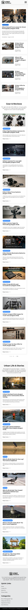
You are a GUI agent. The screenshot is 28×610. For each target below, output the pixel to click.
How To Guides (6, 424)
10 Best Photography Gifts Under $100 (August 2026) (20, 73)
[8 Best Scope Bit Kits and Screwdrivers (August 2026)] (14, 273)
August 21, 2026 (18, 51)
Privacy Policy (4, 592)
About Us (3, 590)
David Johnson (17, 50)
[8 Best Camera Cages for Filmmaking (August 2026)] (14, 212)
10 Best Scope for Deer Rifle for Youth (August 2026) (12, 344)
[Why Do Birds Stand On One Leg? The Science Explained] (14, 448)
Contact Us (3, 588)
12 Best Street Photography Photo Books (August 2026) (19, 45)
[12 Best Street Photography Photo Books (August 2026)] (8, 48)
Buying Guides (5, 24)
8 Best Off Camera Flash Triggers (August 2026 (20, 59)
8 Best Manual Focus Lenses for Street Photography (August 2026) (14, 27)
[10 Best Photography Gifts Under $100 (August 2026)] (8, 76)
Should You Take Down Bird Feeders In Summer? (11, 554)
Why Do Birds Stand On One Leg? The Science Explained (13, 460)
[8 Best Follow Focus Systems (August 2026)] (14, 181)
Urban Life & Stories (5, 600)
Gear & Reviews (4, 604)
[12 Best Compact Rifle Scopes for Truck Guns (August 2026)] (14, 303)
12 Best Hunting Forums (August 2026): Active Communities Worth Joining (13, 396)
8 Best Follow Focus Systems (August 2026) (12, 192)
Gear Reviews (6, 391)
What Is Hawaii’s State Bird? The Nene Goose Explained (13, 523)
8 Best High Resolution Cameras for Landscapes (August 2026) (14, 131)
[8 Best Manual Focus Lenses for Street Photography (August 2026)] (14, 16)
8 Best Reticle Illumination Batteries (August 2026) (14, 253)
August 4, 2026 (17, 93)
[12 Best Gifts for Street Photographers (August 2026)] (8, 90)
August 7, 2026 (17, 65)
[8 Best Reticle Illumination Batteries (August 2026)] (14, 242)
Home (2, 586)
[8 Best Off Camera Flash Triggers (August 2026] (8, 62)
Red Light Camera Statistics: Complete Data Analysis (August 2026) (13, 428)
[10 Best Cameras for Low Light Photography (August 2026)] (14, 150)
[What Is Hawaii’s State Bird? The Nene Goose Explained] (14, 511)
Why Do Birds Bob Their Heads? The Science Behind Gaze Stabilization (13, 492)
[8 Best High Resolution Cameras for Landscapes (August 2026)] (14, 120)
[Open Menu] (26, 2)
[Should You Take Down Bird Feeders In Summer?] (14, 542)
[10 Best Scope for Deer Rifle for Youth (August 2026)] (14, 333)
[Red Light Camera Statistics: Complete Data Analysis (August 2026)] (14, 415)
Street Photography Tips (7, 598)
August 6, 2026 (17, 79)
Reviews (5, 456)
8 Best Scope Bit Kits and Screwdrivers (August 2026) (11, 285)
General (5, 488)
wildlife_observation (7, 520)
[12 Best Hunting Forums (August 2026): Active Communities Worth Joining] (14, 383)
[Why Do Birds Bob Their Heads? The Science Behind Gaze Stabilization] (14, 479)
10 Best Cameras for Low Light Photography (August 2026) (12, 161)
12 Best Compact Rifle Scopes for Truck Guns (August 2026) (13, 315)
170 (17, 356)
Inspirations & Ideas (5, 602)
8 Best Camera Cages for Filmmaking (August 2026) (11, 224)
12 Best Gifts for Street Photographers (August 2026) (20, 87)
